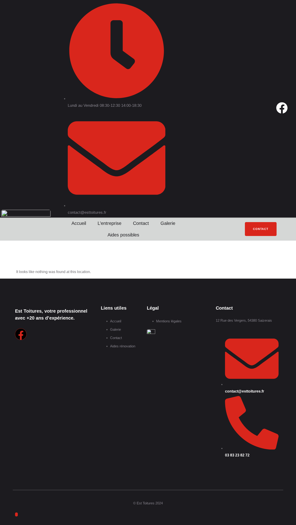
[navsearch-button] (206, 228)
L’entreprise (109, 223)
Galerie (167, 223)
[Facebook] (282, 108)
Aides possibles (123, 234)
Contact (141, 223)
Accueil (78, 223)
